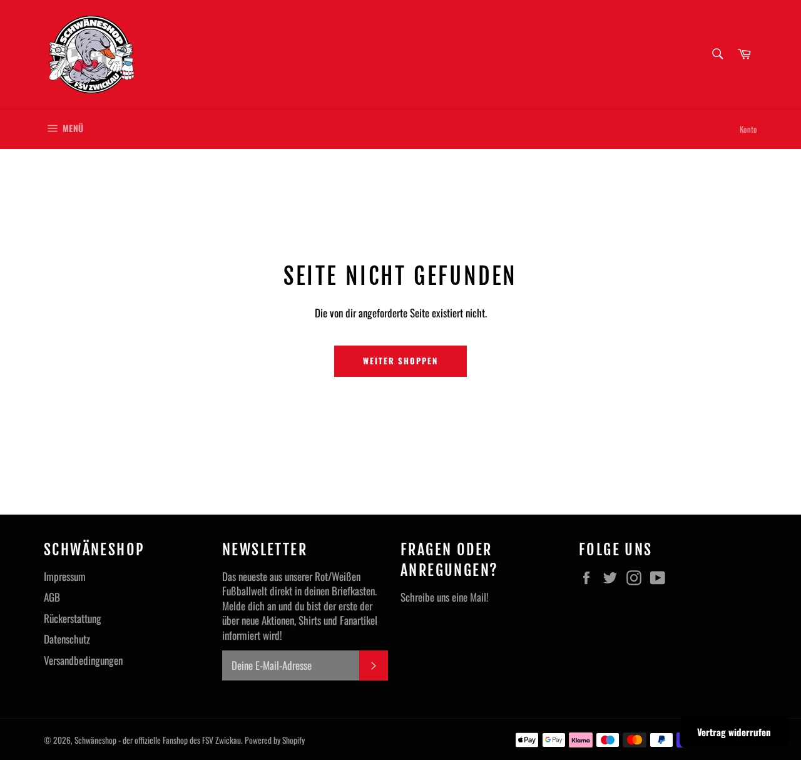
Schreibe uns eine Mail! (444, 597)
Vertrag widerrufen (734, 732)
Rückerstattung (72, 618)
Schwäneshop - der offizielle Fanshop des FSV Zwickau (157, 740)
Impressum (65, 576)
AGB (52, 597)
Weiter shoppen (400, 360)
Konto (748, 129)
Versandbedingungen (83, 660)
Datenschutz (67, 639)
